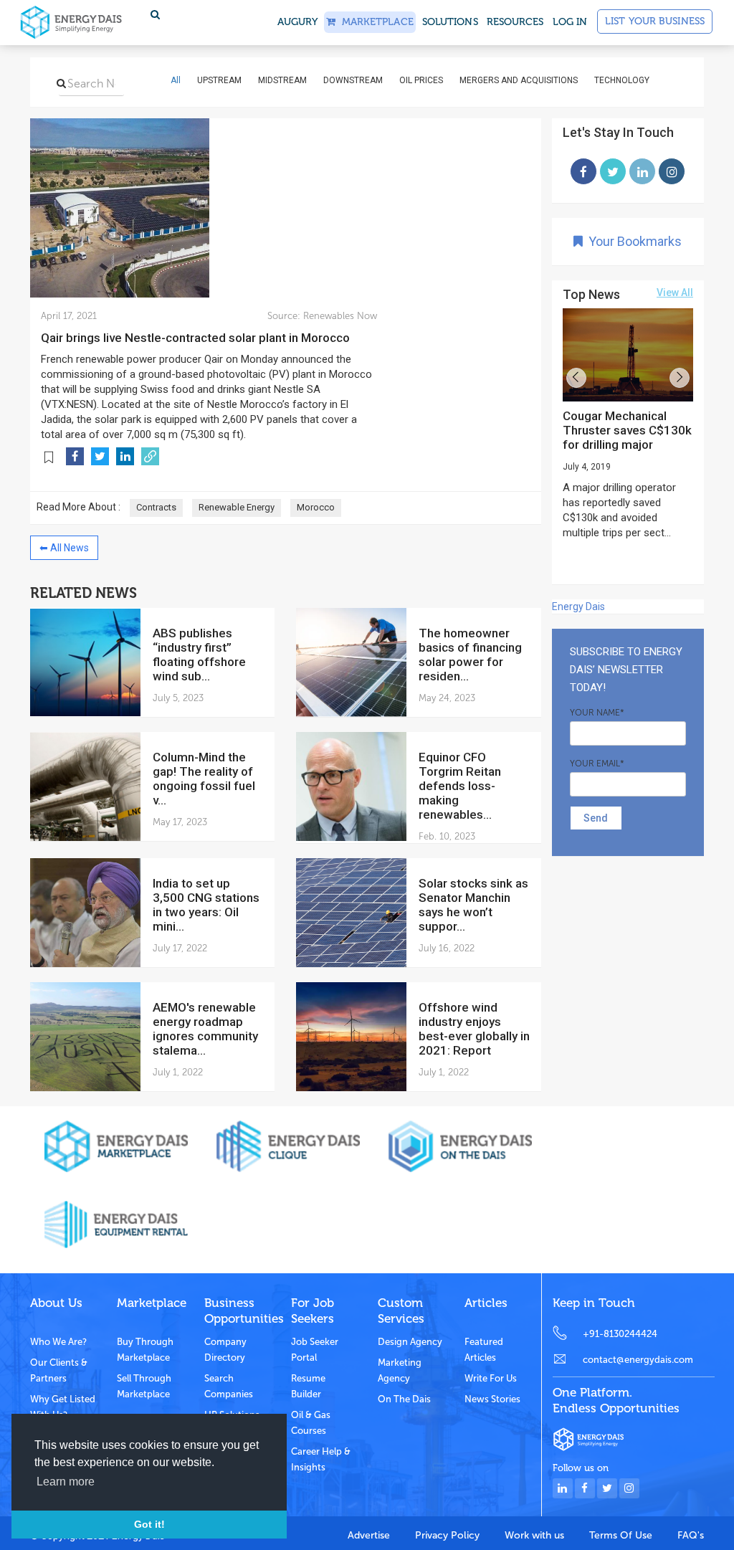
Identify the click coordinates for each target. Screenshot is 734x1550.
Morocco (316, 507)
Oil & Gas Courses (310, 1422)
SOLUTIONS (450, 22)
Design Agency (410, 1341)
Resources (515, 22)
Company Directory (225, 1349)
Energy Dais (578, 606)
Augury (297, 22)
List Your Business (655, 21)
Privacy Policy (447, 1535)
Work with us (534, 1535)
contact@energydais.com (638, 1359)
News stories (492, 1399)
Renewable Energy (237, 507)
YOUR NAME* (597, 713)
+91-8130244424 (620, 1333)
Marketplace (374, 22)
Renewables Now (338, 315)
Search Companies (228, 1386)
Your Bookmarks (632, 241)
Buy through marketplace (145, 1349)
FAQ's (690, 1535)
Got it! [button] (149, 1524)
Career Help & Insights (321, 1459)
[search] (61, 83)
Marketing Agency (399, 1370)
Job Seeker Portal (314, 1349)
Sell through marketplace (144, 1386)
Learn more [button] (66, 1481)
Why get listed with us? (62, 1407)
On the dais (404, 1399)
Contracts (156, 507)
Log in (570, 22)
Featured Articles (483, 1349)
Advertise (369, 1535)
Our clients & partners (58, 1370)
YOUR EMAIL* (597, 764)
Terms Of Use (620, 1535)
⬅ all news (64, 547)
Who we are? (58, 1341)
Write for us (490, 1378)
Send (595, 818)
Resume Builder (308, 1386)
